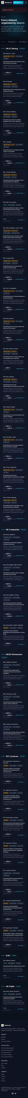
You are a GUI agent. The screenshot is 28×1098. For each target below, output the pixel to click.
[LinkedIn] (12, 1093)
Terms (2, 1078)
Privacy (3, 1081)
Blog (2, 1065)
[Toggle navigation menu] (26, 2)
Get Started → (18, 2)
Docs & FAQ (4, 1063)
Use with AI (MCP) (5, 1041)
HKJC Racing (12, 41)
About (2, 1074)
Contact (3, 1076)
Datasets (3, 1037)
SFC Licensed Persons (7, 1056)
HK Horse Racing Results (7, 1048)
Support (3, 1067)
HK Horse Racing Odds (7, 1050)
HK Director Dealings (6, 1054)
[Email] (15, 1093)
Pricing (3, 1039)
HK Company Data (6, 1052)
